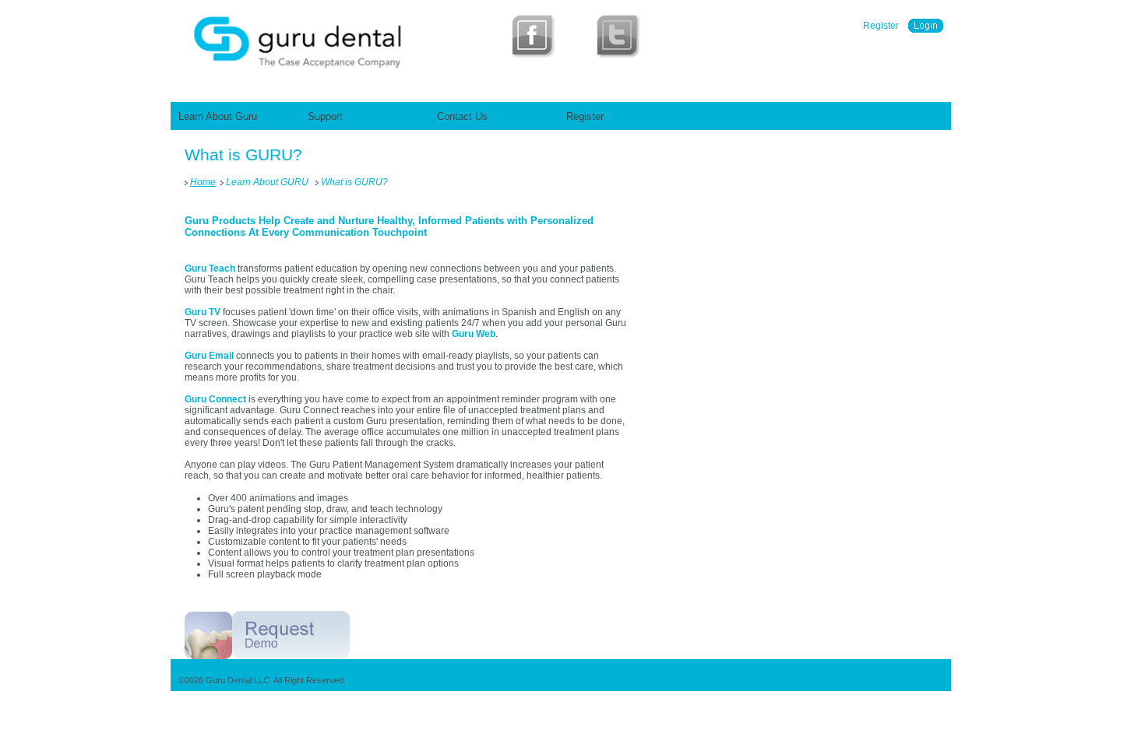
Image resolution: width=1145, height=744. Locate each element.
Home (203, 182)
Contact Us (462, 116)
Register (881, 25)
